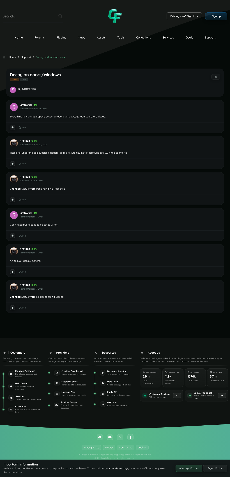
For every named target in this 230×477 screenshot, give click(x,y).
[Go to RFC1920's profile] (14, 143)
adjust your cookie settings (112, 468)
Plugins (61, 37)
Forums (39, 37)
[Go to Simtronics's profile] (13, 90)
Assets (101, 37)
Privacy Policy (91, 447)
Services (168, 37)
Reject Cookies (215, 468)
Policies (109, 447)
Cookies (142, 447)
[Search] (60, 16)
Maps (81, 37)
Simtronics (29, 88)
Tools (121, 37)
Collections (143, 37)
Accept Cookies (190, 468)
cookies (26, 468)
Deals (189, 37)
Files (51, 16)
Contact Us (125, 447)
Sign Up (216, 16)
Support (210, 37)
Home (19, 37)
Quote (22, 127)
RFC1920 (25, 141)
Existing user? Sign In (183, 16)
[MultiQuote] (12, 127)
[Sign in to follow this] (215, 77)
